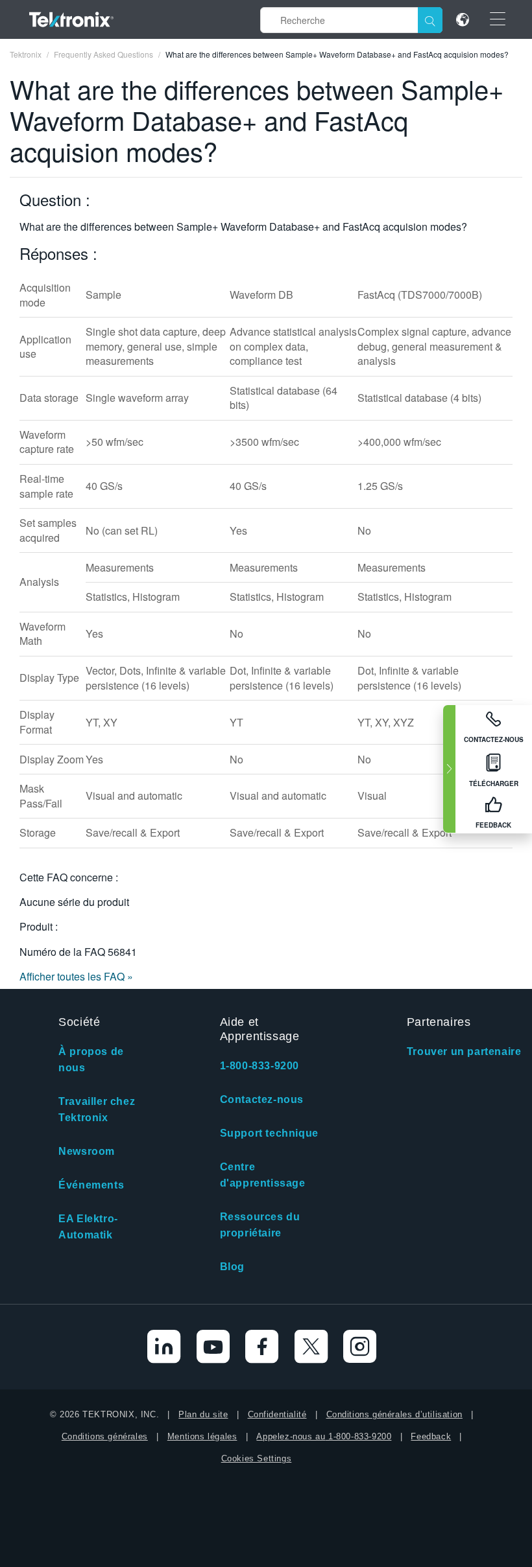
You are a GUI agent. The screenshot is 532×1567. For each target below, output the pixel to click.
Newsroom (86, 1151)
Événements (91, 1184)
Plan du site (203, 1414)
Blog (232, 1266)
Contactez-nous (262, 1099)
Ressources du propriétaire (260, 1224)
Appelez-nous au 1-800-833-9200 (323, 1436)
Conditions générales (105, 1436)
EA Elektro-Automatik (88, 1226)
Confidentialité (277, 1414)
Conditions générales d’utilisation (394, 1414)
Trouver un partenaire (464, 1051)
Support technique (269, 1133)
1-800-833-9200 (259, 1065)
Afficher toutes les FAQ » (76, 976)
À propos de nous (91, 1059)
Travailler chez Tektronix (96, 1109)
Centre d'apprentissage (263, 1175)
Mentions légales (202, 1436)
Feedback (431, 1436)
